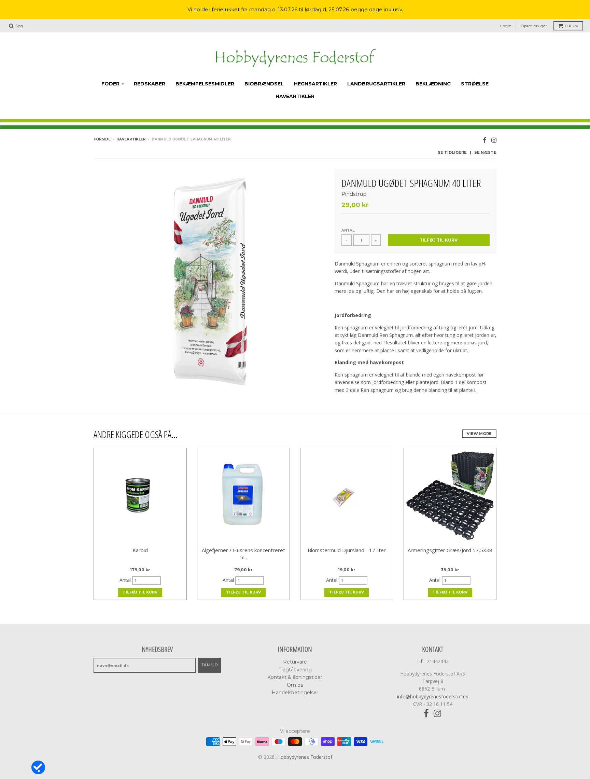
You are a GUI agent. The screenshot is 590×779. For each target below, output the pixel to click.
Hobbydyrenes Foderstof (304, 757)
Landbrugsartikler (376, 84)
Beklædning (433, 84)
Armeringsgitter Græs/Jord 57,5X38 (450, 550)
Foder (110, 84)
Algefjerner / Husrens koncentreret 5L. (243, 554)
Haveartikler (295, 96)
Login (505, 25)
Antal (347, 230)
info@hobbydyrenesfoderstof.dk (432, 696)
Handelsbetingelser (295, 692)
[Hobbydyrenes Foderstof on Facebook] (485, 140)
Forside (102, 139)
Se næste (485, 152)
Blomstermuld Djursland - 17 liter (347, 550)
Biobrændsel (264, 84)
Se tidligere (452, 152)
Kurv (571, 25)
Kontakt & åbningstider (294, 677)
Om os (295, 685)
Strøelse (475, 84)
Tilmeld (209, 664)
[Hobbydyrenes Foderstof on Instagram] (493, 140)
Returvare (295, 662)
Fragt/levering (295, 670)
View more (479, 433)
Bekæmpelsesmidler (204, 84)
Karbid (140, 550)
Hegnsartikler (315, 84)
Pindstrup (354, 194)
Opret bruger (533, 25)
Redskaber (149, 84)
